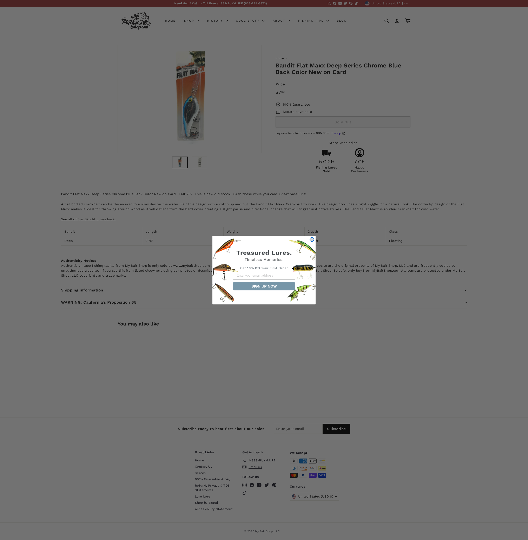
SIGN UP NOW (264, 286)
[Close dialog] (312, 239)
